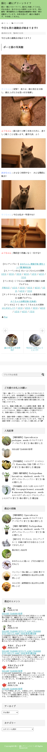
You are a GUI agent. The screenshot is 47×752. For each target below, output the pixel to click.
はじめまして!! (8, 308)
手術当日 (6, 288)
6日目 (41, 274)
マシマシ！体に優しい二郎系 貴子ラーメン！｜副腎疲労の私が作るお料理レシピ (28, 575)
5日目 (33, 274)
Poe (6, 317)
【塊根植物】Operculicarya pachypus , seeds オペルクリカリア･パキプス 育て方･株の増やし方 (27, 440)
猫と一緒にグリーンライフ (16, 3)
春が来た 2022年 (19, 550)
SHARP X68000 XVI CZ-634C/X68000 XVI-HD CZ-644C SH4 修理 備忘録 (21, 632)
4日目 (26, 274)
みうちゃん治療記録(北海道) (23, 301)
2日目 (11, 274)
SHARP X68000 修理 (22, 449)
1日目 (3, 274)
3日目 (18, 274)
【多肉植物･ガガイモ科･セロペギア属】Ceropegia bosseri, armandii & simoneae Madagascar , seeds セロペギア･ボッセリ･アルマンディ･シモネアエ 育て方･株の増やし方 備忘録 (23, 492)
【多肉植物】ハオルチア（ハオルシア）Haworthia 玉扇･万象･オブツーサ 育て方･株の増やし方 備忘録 (28, 464)
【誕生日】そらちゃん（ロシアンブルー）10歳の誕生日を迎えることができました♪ (28, 542)
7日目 (23, 278)
